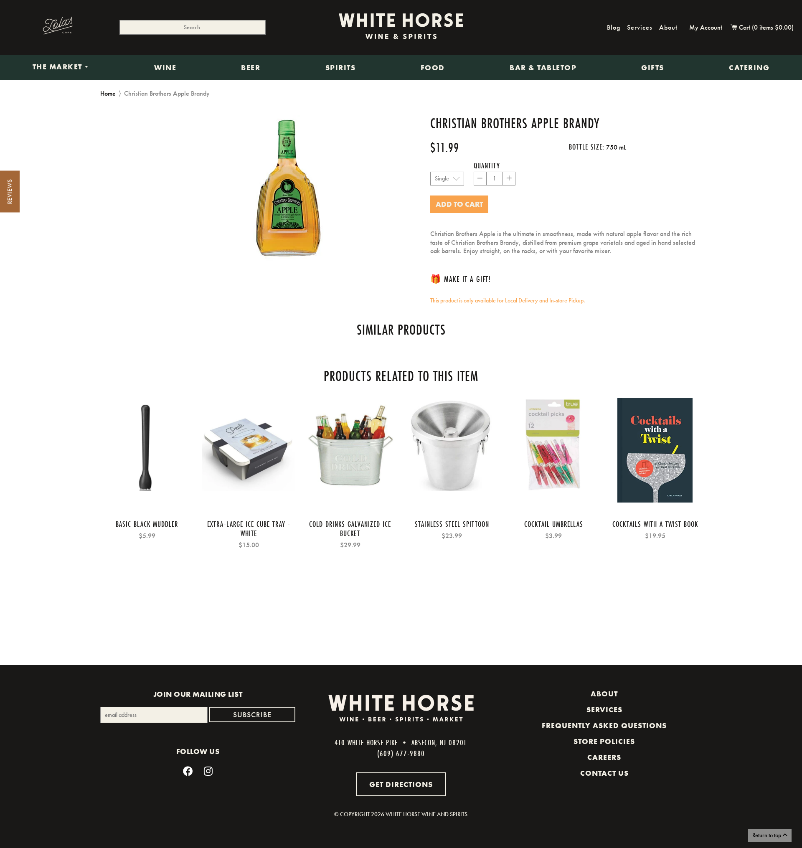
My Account (705, 27)
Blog (613, 27)
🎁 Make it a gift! (460, 278)
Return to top (767, 835)
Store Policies (604, 741)
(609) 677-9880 (401, 753)
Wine (165, 67)
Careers (604, 757)
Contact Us (604, 773)
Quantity (487, 165)
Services (639, 27)
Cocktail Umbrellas (553, 523)
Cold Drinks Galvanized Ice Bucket (350, 528)
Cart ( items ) (765, 27)
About (668, 27)
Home (108, 93)
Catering (749, 67)
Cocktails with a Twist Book (655, 523)
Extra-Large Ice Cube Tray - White (248, 528)
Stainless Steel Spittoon (452, 523)
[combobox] (192, 27)
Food (433, 67)
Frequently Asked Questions (604, 725)
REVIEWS (9, 191)
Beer (250, 67)
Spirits (340, 67)
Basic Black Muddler (147, 523)
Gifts (652, 67)
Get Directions (401, 784)
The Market (59, 67)
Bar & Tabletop (543, 67)
